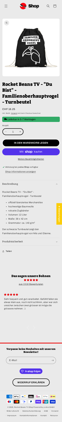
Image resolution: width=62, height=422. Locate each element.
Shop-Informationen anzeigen (20, 171)
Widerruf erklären (31, 382)
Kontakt (43, 415)
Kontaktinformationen (28, 415)
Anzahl (5, 125)
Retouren (54, 415)
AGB (46, 411)
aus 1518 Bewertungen (31, 284)
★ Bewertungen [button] (59, 213)
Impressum (11, 415)
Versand (14, 113)
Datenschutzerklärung (31, 411)
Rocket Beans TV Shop (23, 407)
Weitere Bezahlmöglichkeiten (31, 159)
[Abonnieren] (52, 360)
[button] (6, 6)
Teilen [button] (9, 251)
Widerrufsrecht (13, 411)
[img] (31, 280)
